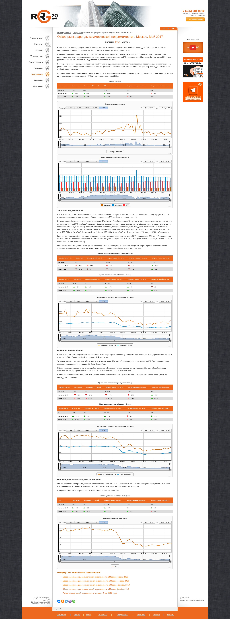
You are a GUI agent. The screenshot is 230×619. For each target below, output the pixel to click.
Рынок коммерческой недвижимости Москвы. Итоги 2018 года (90, 593)
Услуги (36, 50)
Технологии (36, 56)
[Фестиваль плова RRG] (193, 77)
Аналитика (36, 74)
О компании (36, 38)
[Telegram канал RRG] (193, 101)
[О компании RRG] (193, 47)
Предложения (122, 615)
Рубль (118, 42)
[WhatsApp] (73, 601)
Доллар (126, 42)
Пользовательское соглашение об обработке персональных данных (191, 602)
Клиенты (36, 80)
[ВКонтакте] (58, 601)
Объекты (36, 62)
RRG (44, 16)
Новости (37, 44)
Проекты (36, 68)
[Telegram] (66, 601)
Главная (60, 33)
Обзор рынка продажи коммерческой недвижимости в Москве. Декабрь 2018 (96, 585)
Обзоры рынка (78, 33)
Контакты (36, 86)
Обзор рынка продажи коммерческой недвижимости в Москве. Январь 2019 (96, 581)
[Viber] (70, 601)
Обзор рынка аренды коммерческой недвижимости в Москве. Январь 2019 (95, 577)
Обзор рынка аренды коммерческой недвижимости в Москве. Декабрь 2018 (96, 589)
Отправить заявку (195, 19)
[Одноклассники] (62, 601)
